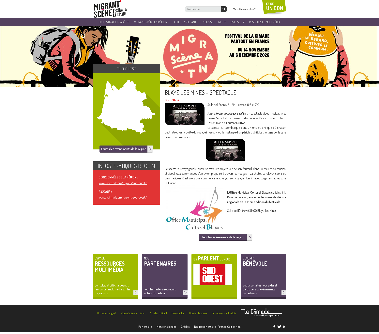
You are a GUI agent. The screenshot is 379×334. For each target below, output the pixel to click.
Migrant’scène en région (133, 313)
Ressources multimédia (224, 313)
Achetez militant (185, 22)
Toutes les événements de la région (123, 149)
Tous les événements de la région (222, 237)
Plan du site (145, 326)
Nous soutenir (212, 22)
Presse (235, 22)
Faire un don (178, 313)
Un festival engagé (106, 313)
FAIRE (274, 6)
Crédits (185, 326)
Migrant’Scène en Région (150, 22)
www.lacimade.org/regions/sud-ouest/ (123, 183)
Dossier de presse (198, 313)
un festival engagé (112, 22)
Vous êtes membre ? (244, 9)
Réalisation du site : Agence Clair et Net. (217, 326)
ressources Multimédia (264, 22)
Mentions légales (166, 326)
